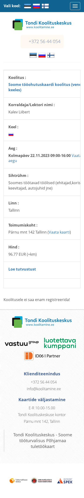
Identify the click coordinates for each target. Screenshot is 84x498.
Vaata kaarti (59, 232)
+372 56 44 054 (44, 41)
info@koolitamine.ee (44, 388)
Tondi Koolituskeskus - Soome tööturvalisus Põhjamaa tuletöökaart (42, 440)
